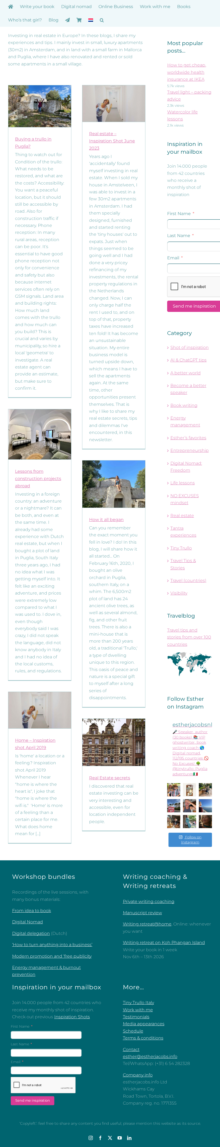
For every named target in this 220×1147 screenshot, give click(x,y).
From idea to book (31, 910)
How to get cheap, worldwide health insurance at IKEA (186, 72)
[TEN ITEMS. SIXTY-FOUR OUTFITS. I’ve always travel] (189, 789)
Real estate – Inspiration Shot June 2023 (112, 141)
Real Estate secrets (109, 777)
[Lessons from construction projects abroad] (39, 434)
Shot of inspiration (189, 347)
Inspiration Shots (72, 1016)
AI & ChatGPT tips (188, 360)
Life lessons (182, 482)
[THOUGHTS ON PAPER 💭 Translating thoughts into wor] (205, 789)
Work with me (138, 1009)
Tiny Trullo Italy (138, 1002)
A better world (185, 372)
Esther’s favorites (188, 437)
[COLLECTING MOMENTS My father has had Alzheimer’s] (173, 789)
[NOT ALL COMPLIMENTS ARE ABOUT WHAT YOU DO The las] (205, 821)
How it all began (106, 519)
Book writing (183, 405)
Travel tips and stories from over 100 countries (189, 637)
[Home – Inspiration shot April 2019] (39, 710)
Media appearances (143, 1023)
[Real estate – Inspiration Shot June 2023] (113, 103)
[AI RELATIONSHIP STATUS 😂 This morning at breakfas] (173, 821)
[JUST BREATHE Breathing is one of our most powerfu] (205, 805)
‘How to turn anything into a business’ (52, 944)
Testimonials (136, 1016)
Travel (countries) (188, 580)
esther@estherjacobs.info (150, 1056)
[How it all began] (113, 484)
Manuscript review (142, 912)
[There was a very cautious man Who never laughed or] (189, 805)
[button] (102, 20)
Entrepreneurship (189, 450)
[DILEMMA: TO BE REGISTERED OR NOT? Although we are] (189, 821)
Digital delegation (31, 933)
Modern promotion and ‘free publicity (51, 956)
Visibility (178, 593)
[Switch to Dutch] (90, 20)
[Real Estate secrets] (113, 742)
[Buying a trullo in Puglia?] (39, 106)
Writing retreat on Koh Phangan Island (164, 942)
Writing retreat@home (147, 924)
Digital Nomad (27, 921)
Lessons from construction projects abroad (38, 478)
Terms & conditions (143, 1038)
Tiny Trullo (181, 548)
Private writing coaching (148, 901)
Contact (131, 1049)
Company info (138, 1075)
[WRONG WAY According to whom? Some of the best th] (173, 805)
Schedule (133, 1031)
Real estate (182, 515)
